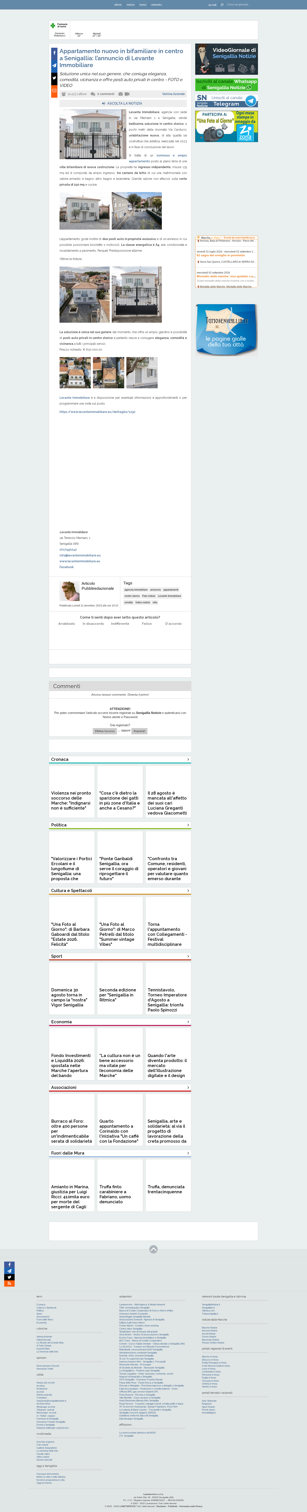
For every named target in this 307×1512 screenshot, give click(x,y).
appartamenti (170, 589)
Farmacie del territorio (48, 1474)
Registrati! (139, 731)
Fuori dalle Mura (45, 1319)
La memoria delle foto (47, 1351)
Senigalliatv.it (208, 1307)
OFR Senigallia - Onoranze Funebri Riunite (140, 1379)
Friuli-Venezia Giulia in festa (216, 1366)
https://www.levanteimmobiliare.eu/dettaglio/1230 (97, 412)
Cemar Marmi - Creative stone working (139, 1325)
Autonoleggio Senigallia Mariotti (134, 1316)
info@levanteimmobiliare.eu (80, 555)
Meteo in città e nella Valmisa (51, 1477)
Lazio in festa (208, 1368)
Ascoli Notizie (209, 1333)
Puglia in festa (209, 1377)
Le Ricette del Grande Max (50, 1342)
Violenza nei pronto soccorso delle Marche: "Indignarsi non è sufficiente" (71, 801)
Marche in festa (210, 1356)
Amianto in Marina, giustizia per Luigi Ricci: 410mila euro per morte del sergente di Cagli (70, 1196)
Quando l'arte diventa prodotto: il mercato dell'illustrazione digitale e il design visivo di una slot (167, 1068)
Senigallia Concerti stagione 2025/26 (137, 1412)
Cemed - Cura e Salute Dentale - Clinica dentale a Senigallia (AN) (152, 1343)
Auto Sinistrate (209, 1401)
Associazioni (43, 1316)
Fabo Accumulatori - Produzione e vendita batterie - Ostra (148, 1388)
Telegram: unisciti (45, 1409)
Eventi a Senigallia (46, 1424)
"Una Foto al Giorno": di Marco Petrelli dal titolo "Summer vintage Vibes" (117, 934)
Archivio (41, 1386)
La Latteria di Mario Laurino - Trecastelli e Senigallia (145, 1409)
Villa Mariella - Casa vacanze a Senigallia (139, 1397)
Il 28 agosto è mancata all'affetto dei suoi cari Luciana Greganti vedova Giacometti (167, 803)
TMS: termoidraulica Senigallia (134, 1307)
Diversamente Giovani (48, 1366)
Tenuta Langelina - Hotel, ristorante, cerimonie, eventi (146, 1373)
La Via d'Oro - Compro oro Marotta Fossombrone (144, 1346)
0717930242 (68, 549)
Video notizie (142, 602)
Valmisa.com (208, 1310)
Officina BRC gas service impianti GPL (138, 1391)
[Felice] (147, 634)
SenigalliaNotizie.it (211, 1304)
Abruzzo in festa (210, 1359)
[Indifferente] (120, 634)
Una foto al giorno (45, 1442)
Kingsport (207, 1403)
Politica (40, 1310)
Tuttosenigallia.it (210, 1313)
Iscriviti (40, 1392)
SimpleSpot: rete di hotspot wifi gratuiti (138, 1331)
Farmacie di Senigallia (47, 1418)
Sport (39, 1313)
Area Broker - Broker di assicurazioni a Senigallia (144, 1334)
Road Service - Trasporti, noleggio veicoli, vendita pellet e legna (151, 1403)
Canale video (43, 1454)
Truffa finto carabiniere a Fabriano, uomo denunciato (115, 1194)
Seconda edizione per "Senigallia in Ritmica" (117, 994)
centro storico (132, 596)
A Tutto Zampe (44, 1345)
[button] (212, 4)
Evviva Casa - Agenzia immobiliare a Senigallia (142, 1337)
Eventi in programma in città (51, 1480)
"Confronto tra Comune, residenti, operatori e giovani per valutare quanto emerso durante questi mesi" (168, 871)
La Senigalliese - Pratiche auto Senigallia (139, 1370)
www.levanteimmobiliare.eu (80, 561)
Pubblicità (172, 1506)
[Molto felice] (173, 634)
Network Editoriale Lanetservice (53, 1428)
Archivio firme (43, 1403)
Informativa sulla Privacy (190, 1506)
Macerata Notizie (210, 1339)
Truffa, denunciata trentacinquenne (166, 1189)
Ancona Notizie (209, 1330)
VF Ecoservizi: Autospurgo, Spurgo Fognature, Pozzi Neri (148, 1406)
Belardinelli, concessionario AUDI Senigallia (140, 1349)
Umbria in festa (209, 1383)
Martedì (97, 34)
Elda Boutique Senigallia (131, 1418)
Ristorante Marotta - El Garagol (135, 1364)
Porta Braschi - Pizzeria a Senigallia (137, 1394)
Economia (42, 1322)
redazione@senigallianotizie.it (51, 1401)
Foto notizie (148, 596)
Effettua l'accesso (105, 731)
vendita (128, 602)
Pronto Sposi (208, 1409)
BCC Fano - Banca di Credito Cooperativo (140, 1340)
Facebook (67, 567)
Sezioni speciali (44, 1459)
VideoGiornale (44, 1339)
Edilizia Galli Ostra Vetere (132, 1322)
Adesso (79, 34)
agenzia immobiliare (136, 589)
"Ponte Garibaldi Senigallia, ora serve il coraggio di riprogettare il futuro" (118, 868)
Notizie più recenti (46, 1382)
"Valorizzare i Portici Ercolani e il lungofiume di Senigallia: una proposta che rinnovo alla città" (71, 871)
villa (155, 602)
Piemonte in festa (210, 1374)
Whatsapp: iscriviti (46, 1407)
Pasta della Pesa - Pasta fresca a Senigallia (141, 1382)
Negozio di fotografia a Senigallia (135, 1376)
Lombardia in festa (211, 1371)
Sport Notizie (208, 1407)
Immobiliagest (209, 1412)
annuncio (155, 589)
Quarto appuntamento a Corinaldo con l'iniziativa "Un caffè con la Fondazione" (119, 1131)
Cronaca (41, 1304)
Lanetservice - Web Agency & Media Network (142, 1304)
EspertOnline (43, 1348)
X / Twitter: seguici (46, 1416)
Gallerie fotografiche (47, 1448)
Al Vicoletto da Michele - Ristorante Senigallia (141, 1367)
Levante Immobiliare (169, 596)
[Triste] (93, 634)
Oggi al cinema (44, 1483)
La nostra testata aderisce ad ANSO (137, 1432)
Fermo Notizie (209, 1336)
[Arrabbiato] (67, 634)
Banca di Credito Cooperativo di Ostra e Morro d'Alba (146, 1310)
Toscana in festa (210, 1381)
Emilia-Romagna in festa (214, 1362)
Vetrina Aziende (173, 94)
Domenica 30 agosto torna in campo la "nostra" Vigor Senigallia (69, 997)
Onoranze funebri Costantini (133, 1313)
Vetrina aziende (44, 1394)
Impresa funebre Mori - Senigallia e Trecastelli (142, 1361)
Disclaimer (161, 1506)
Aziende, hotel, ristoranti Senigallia (136, 1355)
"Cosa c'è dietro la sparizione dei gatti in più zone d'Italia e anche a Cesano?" (119, 801)
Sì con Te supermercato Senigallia (136, 1358)
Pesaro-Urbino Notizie (213, 1342)
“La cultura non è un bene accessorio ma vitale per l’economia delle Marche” (119, 1065)
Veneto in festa (209, 1386)
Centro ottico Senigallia (130, 1328)
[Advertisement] (226, 172)
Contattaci (42, 1397)
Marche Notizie (209, 1327)
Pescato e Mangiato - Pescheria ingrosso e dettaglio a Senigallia (151, 1385)
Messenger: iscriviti (46, 1412)
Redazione (42, 1388)
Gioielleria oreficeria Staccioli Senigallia (138, 1415)
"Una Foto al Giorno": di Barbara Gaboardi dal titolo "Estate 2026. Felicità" (70, 934)
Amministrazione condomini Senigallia (138, 1352)
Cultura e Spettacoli (46, 1307)
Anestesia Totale (45, 1368)
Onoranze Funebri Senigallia (51, 1422)
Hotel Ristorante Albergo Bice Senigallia (139, 1400)
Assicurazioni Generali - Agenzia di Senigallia (141, 1319)
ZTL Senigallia (126, 1436)
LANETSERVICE (127, 1506)
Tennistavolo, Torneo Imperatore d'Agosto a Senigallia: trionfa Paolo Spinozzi (167, 999)
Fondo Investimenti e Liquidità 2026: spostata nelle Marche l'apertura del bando (71, 1065)
